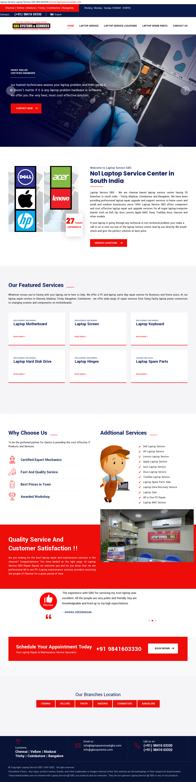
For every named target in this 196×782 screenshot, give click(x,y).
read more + (19, 336)
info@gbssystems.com (98, 750)
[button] (10, 90)
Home (70, 26)
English (58, 14)
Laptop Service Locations (120, 26)
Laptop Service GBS (32, 767)
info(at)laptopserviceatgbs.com (65, 2)
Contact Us (180, 26)
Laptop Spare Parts (155, 26)
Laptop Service (89, 26)
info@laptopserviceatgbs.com (102, 746)
